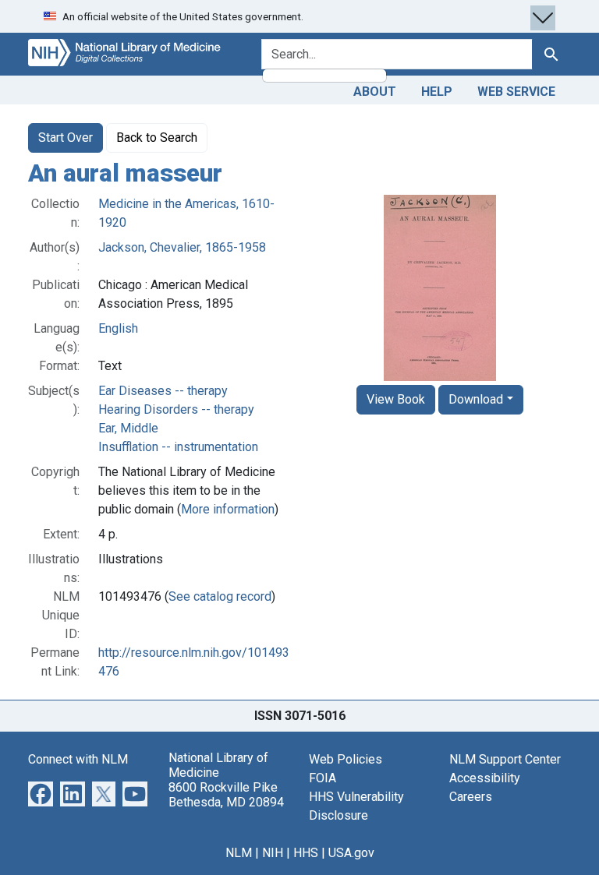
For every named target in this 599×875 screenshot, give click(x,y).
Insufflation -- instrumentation (178, 446)
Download (475, 399)
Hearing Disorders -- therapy (176, 409)
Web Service (516, 91)
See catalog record (219, 596)
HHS (305, 852)
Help (436, 91)
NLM (238, 852)
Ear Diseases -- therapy (163, 390)
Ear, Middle (128, 428)
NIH (272, 852)
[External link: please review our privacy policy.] (40, 792)
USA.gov (351, 852)
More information (228, 509)
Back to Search (156, 137)
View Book (396, 399)
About (374, 91)
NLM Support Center (505, 759)
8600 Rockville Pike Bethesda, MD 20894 (226, 795)
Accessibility (484, 778)
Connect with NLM (78, 759)
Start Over (65, 137)
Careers (470, 796)
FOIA (322, 778)
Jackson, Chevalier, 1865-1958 (182, 247)
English (118, 328)
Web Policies (345, 759)
